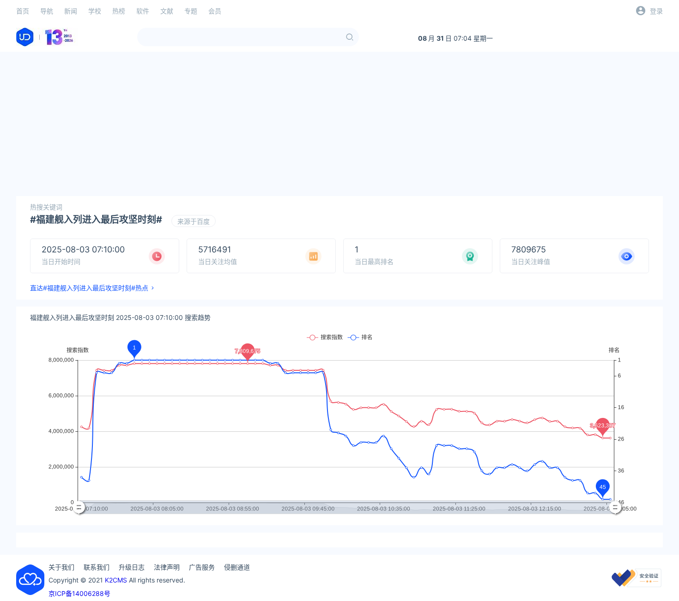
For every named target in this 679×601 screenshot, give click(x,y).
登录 (656, 11)
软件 (142, 11)
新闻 (70, 11)
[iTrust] (636, 585)
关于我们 (61, 567)
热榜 (118, 11)
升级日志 (132, 567)
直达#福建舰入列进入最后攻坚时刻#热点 (89, 288)
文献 (166, 11)
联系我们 (96, 567)
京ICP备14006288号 (79, 593)
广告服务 (202, 567)
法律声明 (167, 567)
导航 (46, 11)
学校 (94, 11)
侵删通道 (237, 567)
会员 (214, 11)
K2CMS (116, 580)
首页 (22, 11)
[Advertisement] (339, 124)
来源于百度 (193, 221)
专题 (190, 11)
